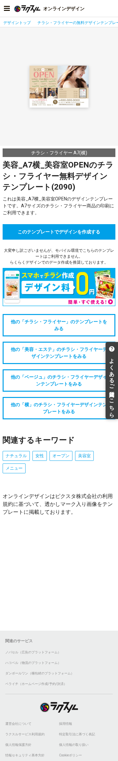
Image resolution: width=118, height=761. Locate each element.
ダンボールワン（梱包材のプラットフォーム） (39, 673)
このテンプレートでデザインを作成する (59, 231)
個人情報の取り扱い (73, 745)
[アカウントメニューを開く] (111, 8)
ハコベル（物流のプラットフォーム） (33, 663)
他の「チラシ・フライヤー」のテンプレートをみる (59, 325)
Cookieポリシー (70, 755)
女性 (39, 455)
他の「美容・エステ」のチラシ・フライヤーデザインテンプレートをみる (59, 353)
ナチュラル (16, 455)
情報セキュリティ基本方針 (25, 755)
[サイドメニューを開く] (7, 8)
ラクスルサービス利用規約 (25, 734)
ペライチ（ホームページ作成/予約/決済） (36, 684)
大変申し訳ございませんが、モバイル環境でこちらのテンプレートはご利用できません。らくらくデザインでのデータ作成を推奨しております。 (59, 256)
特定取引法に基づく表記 (77, 734)
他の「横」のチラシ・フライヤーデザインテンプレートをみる (59, 408)
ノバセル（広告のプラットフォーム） (33, 652)
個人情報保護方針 (18, 745)
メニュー (14, 468)
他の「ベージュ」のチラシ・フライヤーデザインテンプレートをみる (59, 380)
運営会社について (18, 723)
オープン (60, 455)
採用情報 (65, 723)
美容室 (84, 455)
